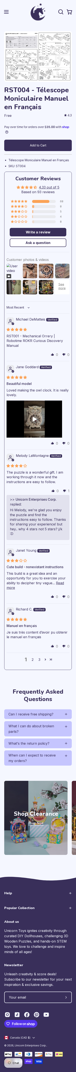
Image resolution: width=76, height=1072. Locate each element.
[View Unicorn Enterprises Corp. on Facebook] (27, 1014)
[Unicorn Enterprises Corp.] (38, 12)
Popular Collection (19, 908)
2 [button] (33, 659)
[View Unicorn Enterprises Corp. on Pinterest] (36, 1014)
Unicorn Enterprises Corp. (30, 1045)
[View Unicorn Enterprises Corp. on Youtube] (46, 1014)
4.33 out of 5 (49, 187)
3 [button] (39, 659)
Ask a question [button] (38, 243)
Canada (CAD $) (20, 1037)
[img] (68, 115)
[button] (60, 12)
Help (8, 893)
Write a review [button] (38, 232)
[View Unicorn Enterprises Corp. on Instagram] (7, 1014)
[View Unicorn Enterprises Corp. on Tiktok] (17, 1014)
